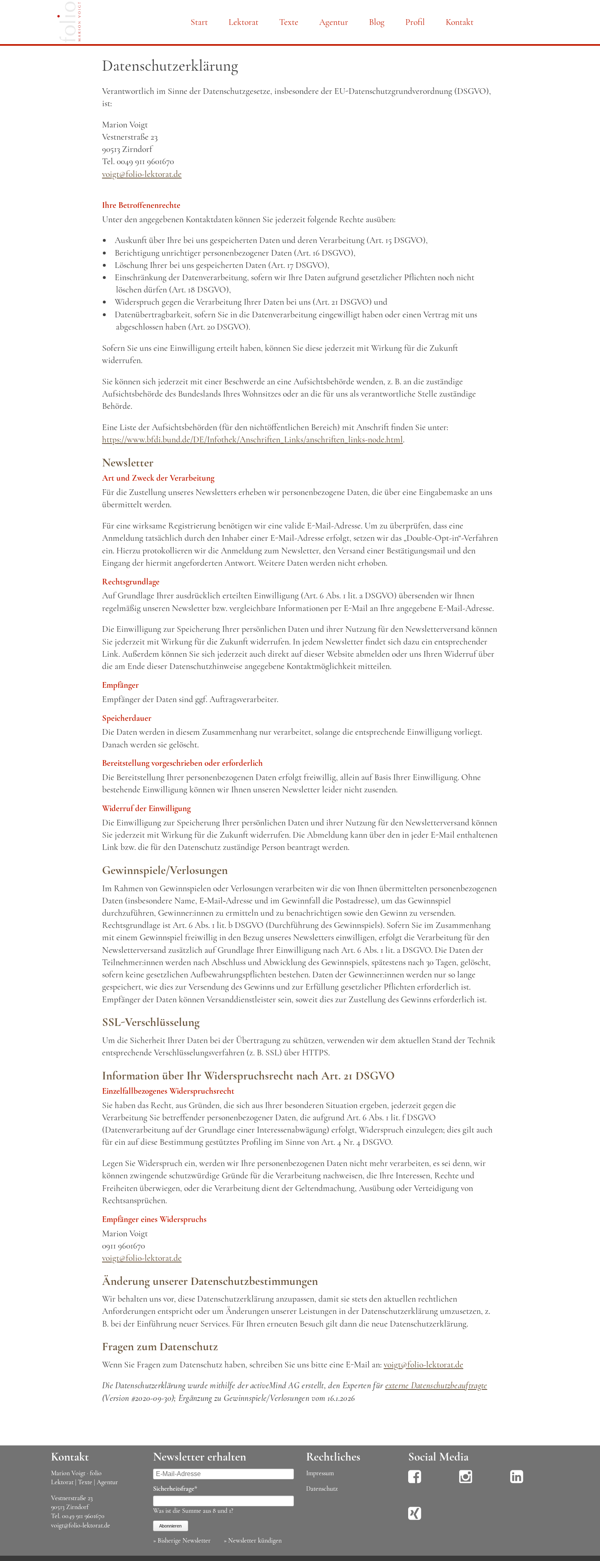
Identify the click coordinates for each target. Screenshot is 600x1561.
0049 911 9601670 (83, 1516)
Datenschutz (322, 1489)
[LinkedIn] (516, 1482)
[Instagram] (465, 1482)
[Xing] (414, 1519)
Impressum (320, 1473)
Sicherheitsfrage (175, 1488)
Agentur (333, 22)
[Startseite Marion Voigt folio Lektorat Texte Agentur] (69, 24)
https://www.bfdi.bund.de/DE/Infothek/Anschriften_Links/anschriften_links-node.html (252, 439)
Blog (376, 22)
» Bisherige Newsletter (182, 1540)
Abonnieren (170, 1525)
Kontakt (459, 22)
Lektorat (243, 22)
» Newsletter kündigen (253, 1540)
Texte (288, 22)
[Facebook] (414, 1482)
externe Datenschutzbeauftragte (436, 1385)
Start (199, 22)
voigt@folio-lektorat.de (142, 174)
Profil (415, 22)
